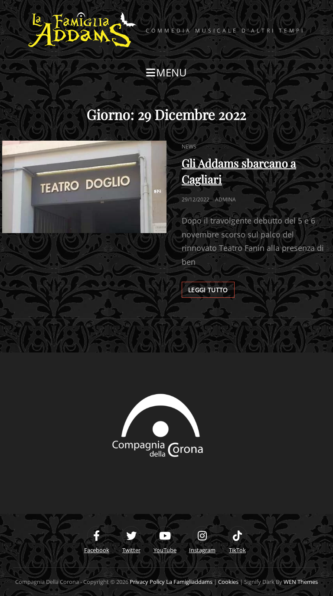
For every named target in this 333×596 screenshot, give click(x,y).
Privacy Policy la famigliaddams (171, 582)
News (189, 146)
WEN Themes (301, 582)
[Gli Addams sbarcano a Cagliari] (84, 187)
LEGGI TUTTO (211, 288)
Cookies (228, 582)
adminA (225, 199)
